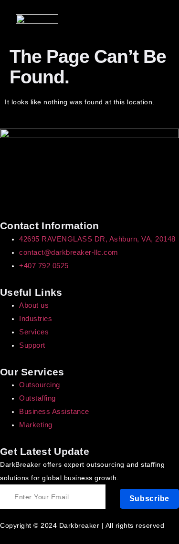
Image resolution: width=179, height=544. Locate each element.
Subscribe (149, 498)
